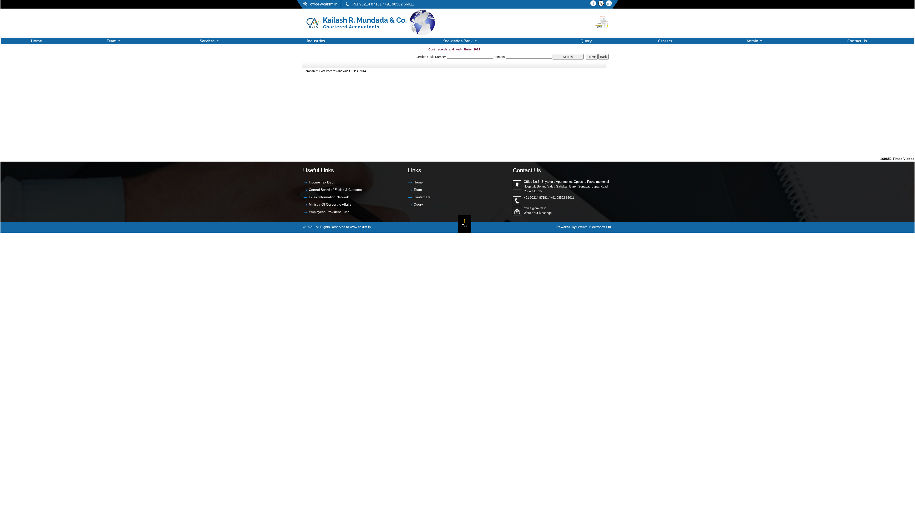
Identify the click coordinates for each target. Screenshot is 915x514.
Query (586, 41)
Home (36, 41)
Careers (665, 41)
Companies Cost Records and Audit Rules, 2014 (335, 71)
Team (418, 190)
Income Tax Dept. (322, 182)
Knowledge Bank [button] (458, 41)
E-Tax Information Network (329, 197)
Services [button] (208, 41)
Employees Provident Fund (329, 212)
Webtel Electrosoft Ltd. (595, 227)
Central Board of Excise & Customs (335, 190)
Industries (316, 41)
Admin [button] (753, 41)
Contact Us (857, 41)
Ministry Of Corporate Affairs (330, 204)
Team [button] (112, 41)
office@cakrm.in (323, 4)
